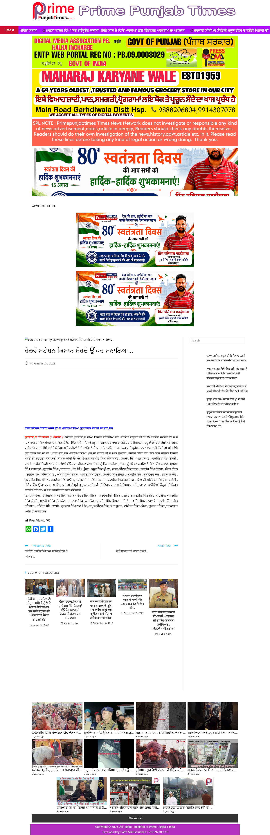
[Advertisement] (101, 398)
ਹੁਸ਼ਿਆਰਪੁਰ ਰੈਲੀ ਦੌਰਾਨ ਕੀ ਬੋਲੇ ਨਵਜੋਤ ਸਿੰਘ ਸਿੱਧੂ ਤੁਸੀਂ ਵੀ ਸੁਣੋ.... (176, 770)
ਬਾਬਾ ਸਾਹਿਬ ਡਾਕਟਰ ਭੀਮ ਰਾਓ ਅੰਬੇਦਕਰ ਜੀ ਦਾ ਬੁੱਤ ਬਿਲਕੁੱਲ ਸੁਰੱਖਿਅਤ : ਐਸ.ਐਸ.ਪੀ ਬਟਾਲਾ (163, 620)
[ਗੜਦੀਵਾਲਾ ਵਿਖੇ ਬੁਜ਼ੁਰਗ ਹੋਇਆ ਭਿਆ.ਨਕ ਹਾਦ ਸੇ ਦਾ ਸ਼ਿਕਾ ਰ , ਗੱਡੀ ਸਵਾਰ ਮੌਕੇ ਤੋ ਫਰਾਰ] (213, 716)
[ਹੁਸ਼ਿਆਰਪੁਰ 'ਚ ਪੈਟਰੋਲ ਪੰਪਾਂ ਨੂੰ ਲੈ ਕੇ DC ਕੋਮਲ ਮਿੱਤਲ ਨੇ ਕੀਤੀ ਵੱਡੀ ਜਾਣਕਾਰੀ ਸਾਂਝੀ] (82, 791)
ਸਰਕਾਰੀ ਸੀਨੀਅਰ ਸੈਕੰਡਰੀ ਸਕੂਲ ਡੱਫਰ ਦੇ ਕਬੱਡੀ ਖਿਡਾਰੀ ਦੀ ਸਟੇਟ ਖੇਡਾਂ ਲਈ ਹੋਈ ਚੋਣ (151, 30)
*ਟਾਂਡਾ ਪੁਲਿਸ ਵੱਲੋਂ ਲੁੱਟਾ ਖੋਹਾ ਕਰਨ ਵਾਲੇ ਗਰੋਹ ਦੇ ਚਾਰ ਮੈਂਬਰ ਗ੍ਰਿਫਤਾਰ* (153, 807)
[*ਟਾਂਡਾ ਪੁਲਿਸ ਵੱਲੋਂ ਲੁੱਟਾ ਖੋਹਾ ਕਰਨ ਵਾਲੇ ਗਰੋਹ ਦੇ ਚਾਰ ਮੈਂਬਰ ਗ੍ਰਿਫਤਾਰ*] (135, 791)
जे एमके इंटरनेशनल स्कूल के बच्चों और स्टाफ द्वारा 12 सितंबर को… (132, 601)
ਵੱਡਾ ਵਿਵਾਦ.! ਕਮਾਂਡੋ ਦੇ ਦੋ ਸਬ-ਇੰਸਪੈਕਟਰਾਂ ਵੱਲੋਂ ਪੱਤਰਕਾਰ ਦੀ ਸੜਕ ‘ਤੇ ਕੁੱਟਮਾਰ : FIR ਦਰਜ (70, 609)
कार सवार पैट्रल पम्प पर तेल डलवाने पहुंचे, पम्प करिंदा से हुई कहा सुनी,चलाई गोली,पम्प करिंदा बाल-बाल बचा (101, 609)
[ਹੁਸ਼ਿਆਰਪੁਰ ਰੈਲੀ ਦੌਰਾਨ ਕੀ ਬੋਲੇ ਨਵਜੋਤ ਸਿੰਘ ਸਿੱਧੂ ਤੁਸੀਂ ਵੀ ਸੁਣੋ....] (161, 753)
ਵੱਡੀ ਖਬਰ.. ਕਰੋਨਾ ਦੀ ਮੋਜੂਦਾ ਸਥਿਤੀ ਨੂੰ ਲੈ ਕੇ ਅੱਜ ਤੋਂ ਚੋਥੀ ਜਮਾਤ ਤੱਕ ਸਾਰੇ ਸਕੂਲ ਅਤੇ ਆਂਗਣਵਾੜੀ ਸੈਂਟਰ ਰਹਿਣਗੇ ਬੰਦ (39, 609)
